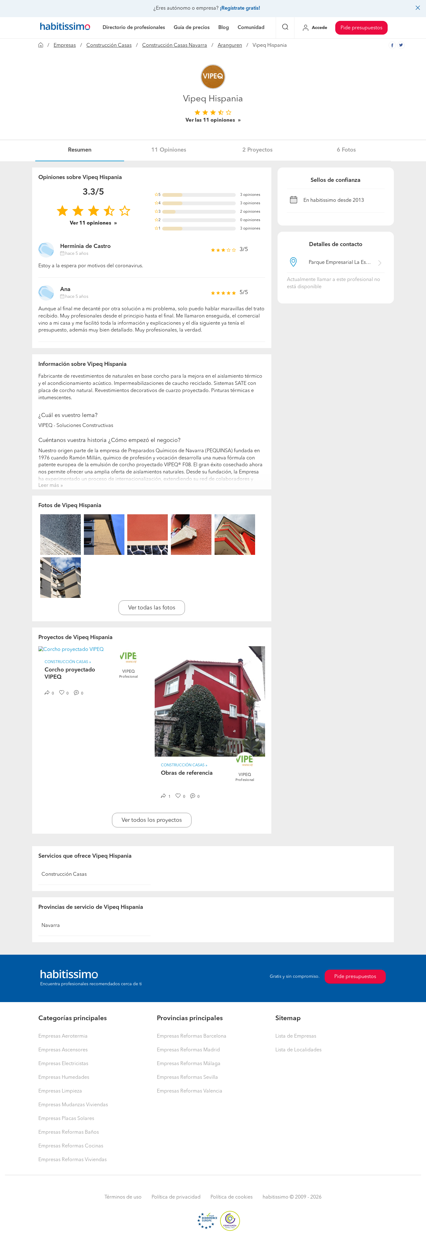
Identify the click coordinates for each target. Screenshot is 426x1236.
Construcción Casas (109, 45)
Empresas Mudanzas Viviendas (73, 1105)
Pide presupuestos (361, 28)
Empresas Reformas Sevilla (187, 1077)
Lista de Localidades (298, 1050)
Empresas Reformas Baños (68, 1132)
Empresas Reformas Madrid (188, 1050)
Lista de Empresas (295, 1036)
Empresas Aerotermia (63, 1036)
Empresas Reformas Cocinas (70, 1146)
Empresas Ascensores (63, 1050)
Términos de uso (123, 1197)
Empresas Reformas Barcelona (191, 1036)
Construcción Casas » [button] (68, 662)
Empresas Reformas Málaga (188, 1063)
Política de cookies (232, 1197)
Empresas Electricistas (63, 1063)
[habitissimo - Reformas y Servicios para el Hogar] (65, 27)
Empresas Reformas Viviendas (72, 1159)
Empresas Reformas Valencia (189, 1091)
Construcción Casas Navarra (174, 45)
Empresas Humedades (63, 1077)
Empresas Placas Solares (66, 1118)
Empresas (65, 45)
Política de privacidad (176, 1197)
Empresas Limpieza (60, 1091)
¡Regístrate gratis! (240, 8)
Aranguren (230, 45)
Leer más (48, 485)
